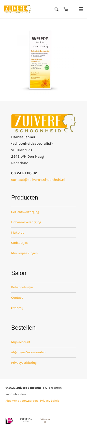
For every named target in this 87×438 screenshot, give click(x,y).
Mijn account (20, 342)
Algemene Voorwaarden (28, 352)
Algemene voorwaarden (22, 400)
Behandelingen (22, 287)
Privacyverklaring (24, 363)
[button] (56, 9)
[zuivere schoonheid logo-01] (18, 9)
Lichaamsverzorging (26, 222)
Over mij (17, 308)
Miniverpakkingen (24, 253)
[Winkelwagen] (66, 9)
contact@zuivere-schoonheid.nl (38, 179)
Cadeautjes (19, 243)
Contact (17, 298)
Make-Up (17, 233)
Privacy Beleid (50, 400)
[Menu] (81, 9)
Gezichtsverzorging (25, 212)
